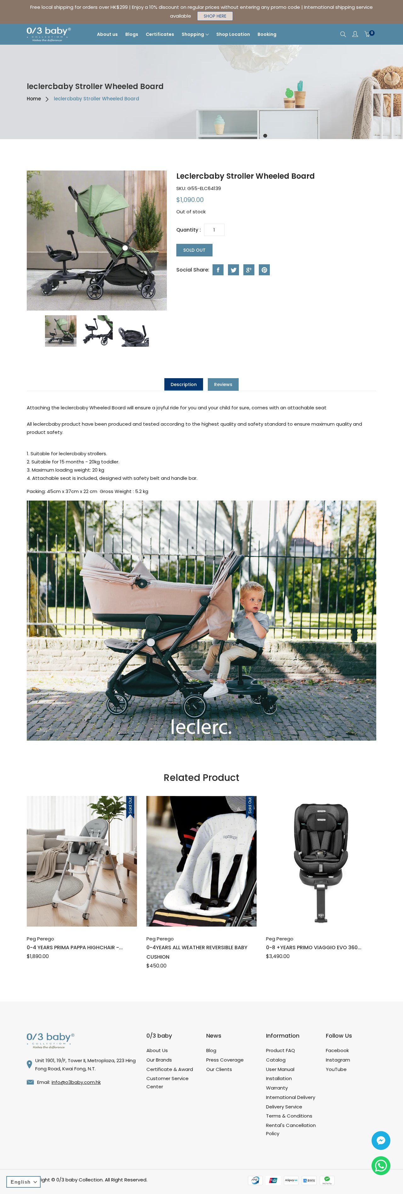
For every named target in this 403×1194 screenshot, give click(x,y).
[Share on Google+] (248, 269)
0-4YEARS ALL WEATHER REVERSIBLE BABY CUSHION (196, 952)
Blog (211, 1050)
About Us (157, 1050)
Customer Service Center (167, 1082)
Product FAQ (280, 1050)
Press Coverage (225, 1060)
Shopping (193, 34)
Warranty (277, 1088)
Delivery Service (284, 1106)
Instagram (338, 1060)
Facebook (337, 1050)
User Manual (280, 1069)
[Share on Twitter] (233, 269)
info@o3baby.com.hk (76, 1082)
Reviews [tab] (223, 384)
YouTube (336, 1069)
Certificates (160, 34)
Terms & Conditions (289, 1116)
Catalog (276, 1060)
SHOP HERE (215, 16)
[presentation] (61, 331)
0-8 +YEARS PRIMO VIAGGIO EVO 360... (313, 947)
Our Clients (219, 1069)
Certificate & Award (169, 1069)
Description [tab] (184, 384)
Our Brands (159, 1060)
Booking (267, 34)
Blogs (131, 34)
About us (107, 34)
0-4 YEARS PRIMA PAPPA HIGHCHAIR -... (75, 947)
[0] (367, 34)
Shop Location (233, 34)
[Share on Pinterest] (264, 269)
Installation (279, 1078)
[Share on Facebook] (218, 269)
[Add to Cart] (75, 912)
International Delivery (290, 1097)
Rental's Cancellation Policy (291, 1129)
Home (34, 98)
